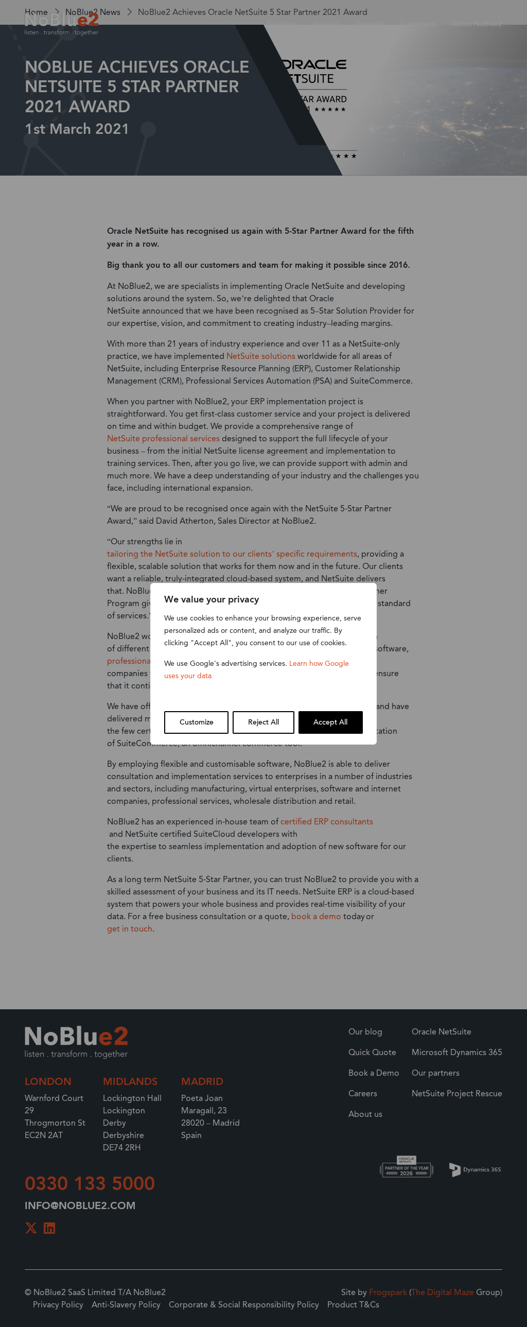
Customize (197, 722)
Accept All (330, 722)
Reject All (263, 722)
